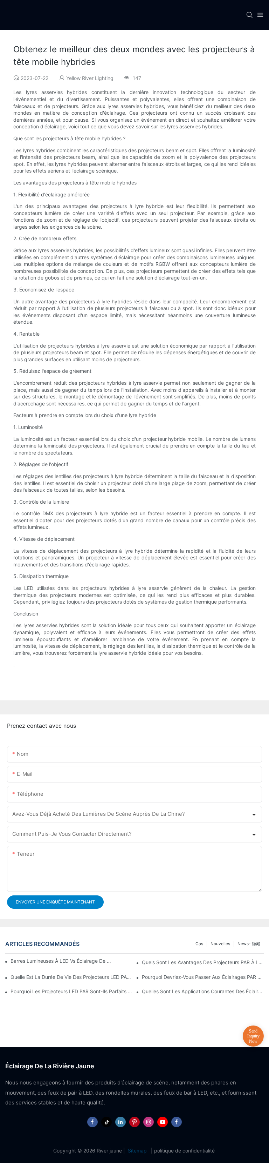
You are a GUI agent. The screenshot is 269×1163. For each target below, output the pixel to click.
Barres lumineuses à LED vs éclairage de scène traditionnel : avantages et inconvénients (61, 961)
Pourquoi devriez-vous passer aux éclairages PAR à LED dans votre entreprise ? (203, 977)
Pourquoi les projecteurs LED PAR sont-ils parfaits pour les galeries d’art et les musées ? (71, 991)
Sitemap (137, 1151)
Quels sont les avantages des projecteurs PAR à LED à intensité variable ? (203, 962)
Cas (199, 943)
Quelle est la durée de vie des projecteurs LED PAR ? (71, 977)
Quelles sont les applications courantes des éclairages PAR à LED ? (203, 991)
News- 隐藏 (248, 943)
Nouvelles (220, 943)
